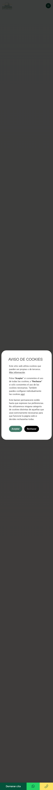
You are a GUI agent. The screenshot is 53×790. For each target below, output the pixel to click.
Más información (17, 372)
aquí (23, 394)
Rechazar (31, 429)
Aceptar (16, 429)
